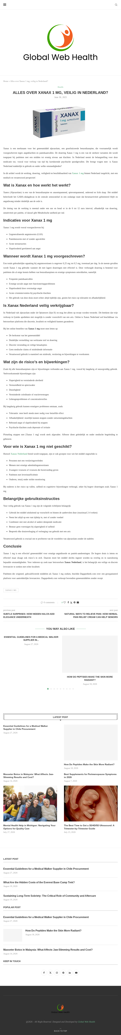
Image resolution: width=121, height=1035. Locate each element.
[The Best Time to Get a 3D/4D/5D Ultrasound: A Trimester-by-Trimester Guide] (91, 803)
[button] (7, 662)
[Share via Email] (78, 602)
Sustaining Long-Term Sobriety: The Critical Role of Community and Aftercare (49, 895)
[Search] (116, 4)
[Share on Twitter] (71, 602)
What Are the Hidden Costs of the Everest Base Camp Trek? (39, 882)
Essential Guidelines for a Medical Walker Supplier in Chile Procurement (25, 727)
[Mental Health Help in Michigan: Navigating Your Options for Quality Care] (30, 803)
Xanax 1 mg (10, 590)
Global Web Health (86, 1022)
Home (5, 81)
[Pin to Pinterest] (74, 602)
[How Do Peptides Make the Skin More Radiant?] (90, 654)
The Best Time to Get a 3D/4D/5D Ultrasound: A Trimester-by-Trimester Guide (89, 827)
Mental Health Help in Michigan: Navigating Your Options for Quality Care (29, 827)
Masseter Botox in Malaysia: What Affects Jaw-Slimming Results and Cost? (28, 776)
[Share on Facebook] (68, 602)
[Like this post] (64, 602)
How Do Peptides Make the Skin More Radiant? (89, 764)
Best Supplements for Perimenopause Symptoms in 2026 (90, 776)
